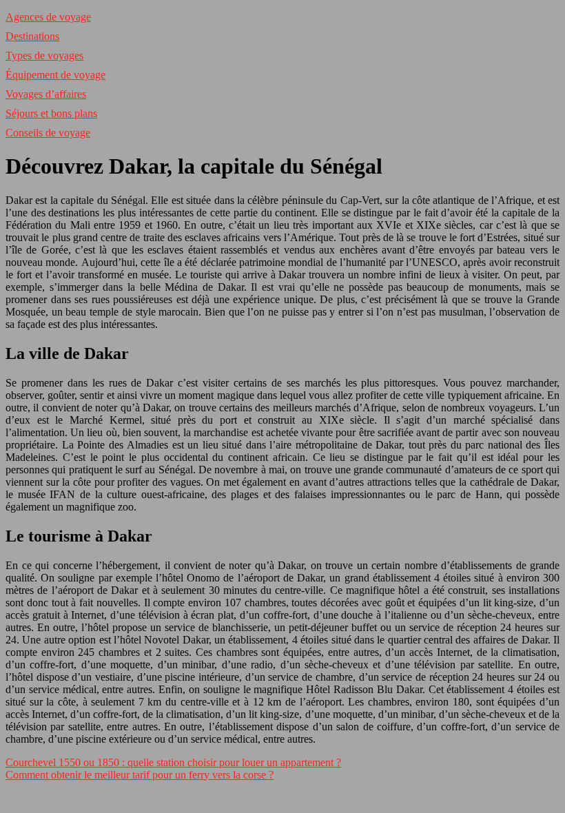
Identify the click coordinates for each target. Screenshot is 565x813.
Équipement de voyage (55, 75)
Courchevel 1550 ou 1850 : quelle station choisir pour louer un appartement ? (173, 762)
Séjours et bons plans (51, 113)
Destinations (32, 36)
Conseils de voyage (48, 132)
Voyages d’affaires (46, 94)
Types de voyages (44, 55)
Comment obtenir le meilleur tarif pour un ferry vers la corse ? (140, 775)
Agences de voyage (48, 17)
